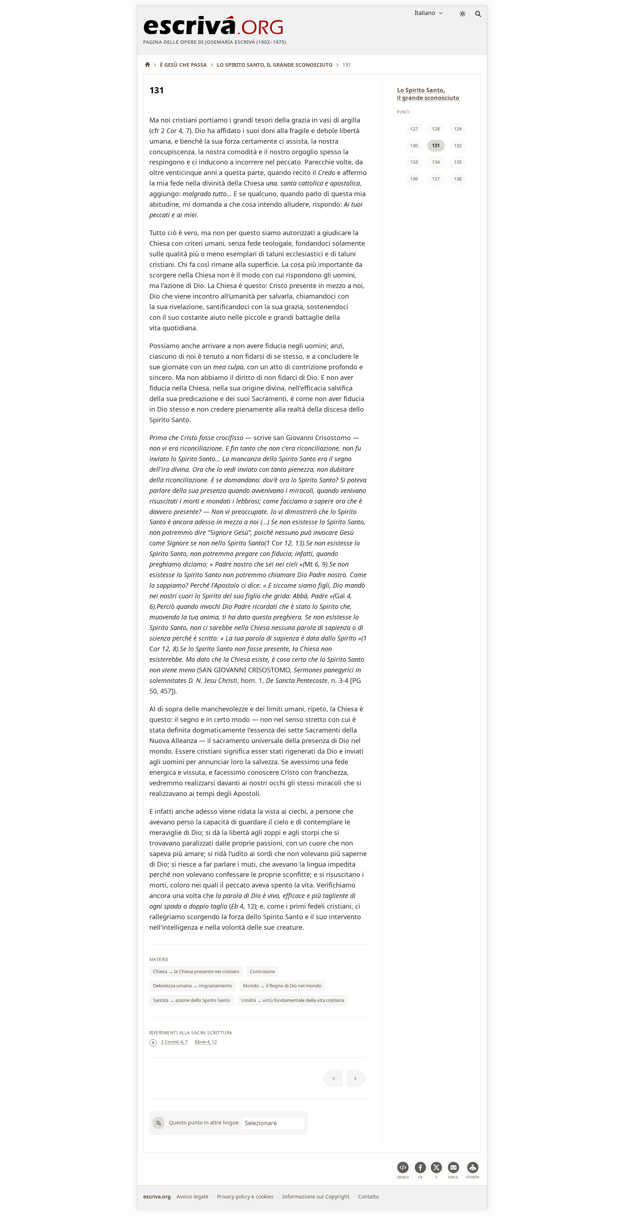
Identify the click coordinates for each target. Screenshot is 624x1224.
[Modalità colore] (463, 13)
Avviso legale (192, 1196)
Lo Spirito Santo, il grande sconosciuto (428, 94)
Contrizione (262, 971)
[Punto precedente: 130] (332, 1078)
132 (458, 145)
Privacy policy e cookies (245, 1196)
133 (414, 162)
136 (414, 178)
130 (414, 145)
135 (458, 162)
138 (458, 178)
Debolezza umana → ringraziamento (192, 985)
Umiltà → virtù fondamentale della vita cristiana (292, 1000)
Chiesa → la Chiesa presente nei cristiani (196, 971)
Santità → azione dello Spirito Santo (191, 1000)
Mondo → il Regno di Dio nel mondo (282, 985)
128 (436, 128)
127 (414, 128)
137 (436, 178)
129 (458, 128)
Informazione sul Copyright (315, 1196)
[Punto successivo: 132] (357, 1078)
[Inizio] (150, 64)
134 (436, 162)
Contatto (368, 1196)
